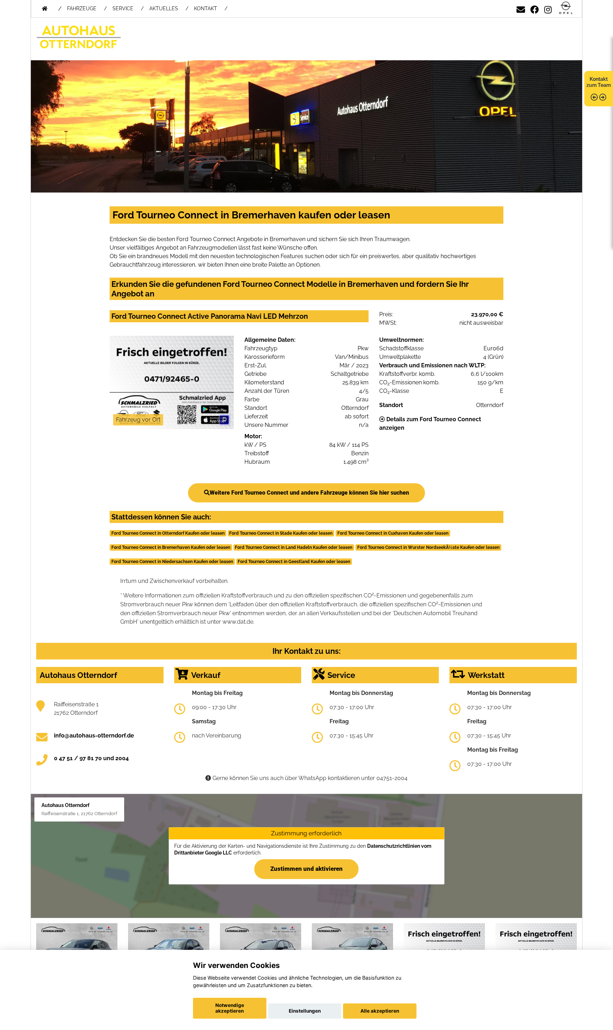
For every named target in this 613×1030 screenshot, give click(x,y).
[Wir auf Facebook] (534, 8)
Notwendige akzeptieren (229, 1008)
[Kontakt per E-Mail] (521, 8)
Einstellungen (305, 1011)
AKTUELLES (163, 8)
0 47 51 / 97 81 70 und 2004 (91, 758)
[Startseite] (566, 8)
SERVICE (122, 8)
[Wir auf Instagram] (548, 8)
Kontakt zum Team (598, 82)
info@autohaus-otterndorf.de (94, 735)
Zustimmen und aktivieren (306, 869)
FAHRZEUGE (81, 8)
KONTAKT (205, 8)
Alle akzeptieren (379, 1011)
